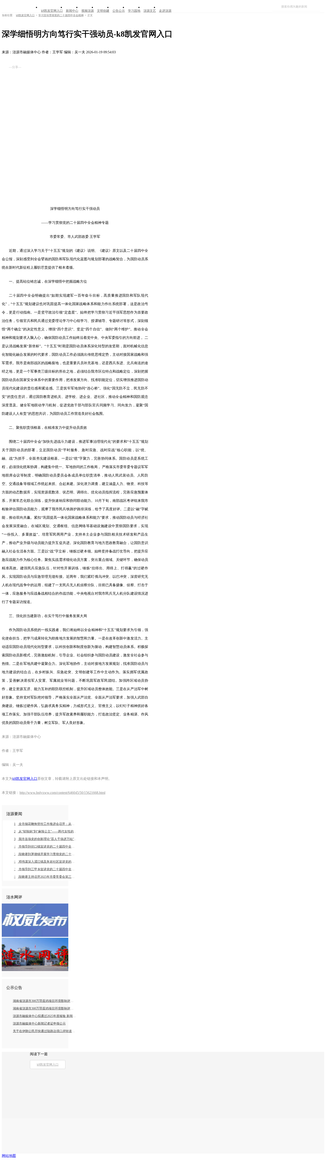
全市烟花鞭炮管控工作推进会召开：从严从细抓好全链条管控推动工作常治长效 (45, 824)
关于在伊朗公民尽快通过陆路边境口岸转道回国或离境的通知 (44, 1031)
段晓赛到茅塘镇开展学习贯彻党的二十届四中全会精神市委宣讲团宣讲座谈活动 (45, 854)
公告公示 (118, 10)
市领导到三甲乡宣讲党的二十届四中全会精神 (45, 869)
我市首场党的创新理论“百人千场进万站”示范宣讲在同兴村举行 (45, 839)
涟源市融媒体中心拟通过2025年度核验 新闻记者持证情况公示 (44, 1016)
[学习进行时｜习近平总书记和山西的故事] (35, 936)
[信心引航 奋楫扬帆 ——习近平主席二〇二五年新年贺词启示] (35, 970)
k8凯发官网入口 (52, 10)
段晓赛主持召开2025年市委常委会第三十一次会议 (45, 876)
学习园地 (134, 10)
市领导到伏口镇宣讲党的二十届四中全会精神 (45, 846)
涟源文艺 (149, 10)
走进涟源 (165, 10)
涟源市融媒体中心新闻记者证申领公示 (39, 1023)
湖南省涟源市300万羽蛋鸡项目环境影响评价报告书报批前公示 (44, 1001)
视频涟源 (87, 10)
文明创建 (103, 10)
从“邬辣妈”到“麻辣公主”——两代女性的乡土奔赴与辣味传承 (45, 831)
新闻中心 (72, 10)
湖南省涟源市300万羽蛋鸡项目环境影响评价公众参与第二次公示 (44, 1008)
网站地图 (9, 1156)
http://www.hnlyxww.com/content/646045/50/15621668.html (62, 793)
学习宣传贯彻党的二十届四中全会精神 (61, 15)
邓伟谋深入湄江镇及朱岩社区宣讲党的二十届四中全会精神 (45, 861)
